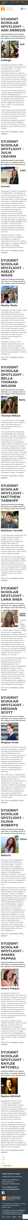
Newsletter (14, 131)
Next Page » (7, 1165)
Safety (14, 1217)
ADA (3, 1217)
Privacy (8, 1217)
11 (4, 1163)
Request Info (5, 2)
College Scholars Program (9, 9)
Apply (17, 2)
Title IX (20, 1217)
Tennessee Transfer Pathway (13, 1214)
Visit (12, 2)
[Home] (11, 1199)
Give (22, 2)
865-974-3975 (12, 1187)
